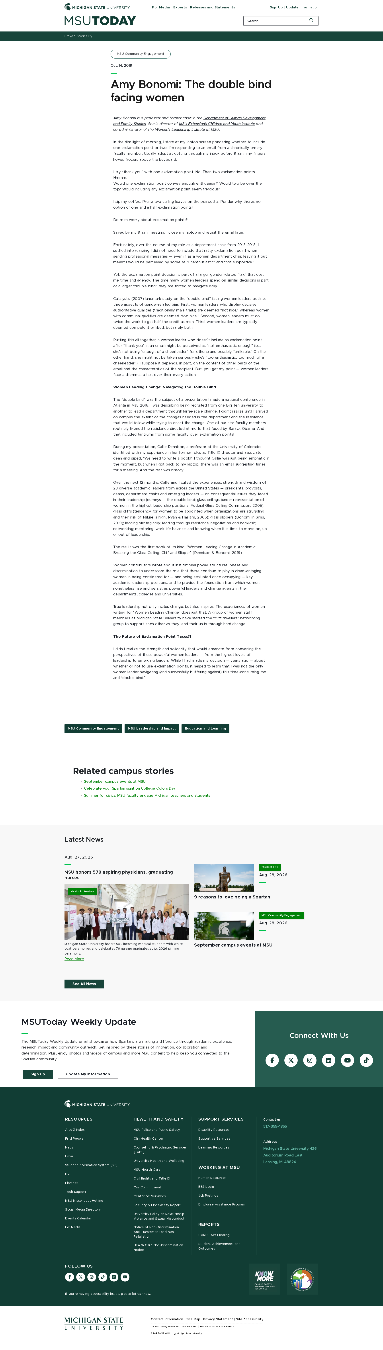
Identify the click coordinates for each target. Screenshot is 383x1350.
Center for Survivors (150, 1196)
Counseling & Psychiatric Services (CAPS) (160, 1150)
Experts (180, 7)
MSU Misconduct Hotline (84, 1200)
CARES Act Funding (214, 1235)
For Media (161, 7)
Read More (74, 959)
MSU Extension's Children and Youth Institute (217, 124)
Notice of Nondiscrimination (217, 1327)
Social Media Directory (83, 1209)
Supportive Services (214, 1138)
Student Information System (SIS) (91, 1165)
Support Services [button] (221, 1119)
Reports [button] (209, 1225)
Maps (69, 1147)
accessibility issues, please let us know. (120, 1293)
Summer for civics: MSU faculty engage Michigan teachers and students (147, 795)
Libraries (71, 1183)
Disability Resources (213, 1129)
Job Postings (208, 1195)
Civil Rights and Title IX (152, 1178)
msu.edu (192, 1327)
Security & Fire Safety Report (157, 1205)
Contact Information (167, 1319)
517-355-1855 (275, 1126)
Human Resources (212, 1178)
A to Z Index (75, 1129)
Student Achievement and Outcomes (219, 1246)
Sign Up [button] (38, 1074)
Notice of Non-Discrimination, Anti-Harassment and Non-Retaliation (157, 1232)
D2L (68, 1174)
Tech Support (75, 1191)
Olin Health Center (149, 1138)
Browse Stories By (78, 36)
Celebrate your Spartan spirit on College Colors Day (129, 788)
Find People (74, 1138)
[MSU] (191, 1108)
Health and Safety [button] (159, 1119)
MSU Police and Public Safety (157, 1129)
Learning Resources (213, 1147)
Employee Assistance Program (221, 1204)
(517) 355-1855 (170, 1327)
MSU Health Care (147, 1169)
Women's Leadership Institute (180, 129)
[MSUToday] (148, 20)
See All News (84, 984)
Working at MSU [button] (219, 1168)
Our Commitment (147, 1187)
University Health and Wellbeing (159, 1160)
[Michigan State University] (97, 7)
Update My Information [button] (88, 1074)
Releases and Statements (212, 7)
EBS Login (206, 1186)
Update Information (302, 7)
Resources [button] (79, 1119)
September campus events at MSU (115, 781)
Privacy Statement (218, 1319)
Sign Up (276, 7)
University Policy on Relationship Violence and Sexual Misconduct (159, 1216)
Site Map (193, 1319)
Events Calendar (78, 1218)
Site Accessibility (250, 1319)
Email (69, 1156)
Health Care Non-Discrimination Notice (158, 1248)
